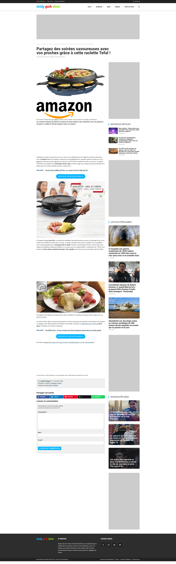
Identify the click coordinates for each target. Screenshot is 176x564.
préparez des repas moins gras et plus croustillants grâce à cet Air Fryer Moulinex (69, 342)
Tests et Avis (50, 1)
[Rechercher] (139, 7)
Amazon (41, 324)
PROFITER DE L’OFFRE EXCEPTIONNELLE (70, 176)
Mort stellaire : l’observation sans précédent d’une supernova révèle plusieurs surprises (129, 130)
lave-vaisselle (45, 245)
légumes (39, 161)
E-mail (40, 440)
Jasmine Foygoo (45, 381)
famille (74, 157)
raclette (59, 383)
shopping (53, 383)
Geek (108, 7)
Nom (40, 432)
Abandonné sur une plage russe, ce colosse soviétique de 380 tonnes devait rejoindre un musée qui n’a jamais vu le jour (123, 324)
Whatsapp (98, 396)
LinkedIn (55, 396)
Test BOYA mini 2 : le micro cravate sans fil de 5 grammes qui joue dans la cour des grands (73, 330)
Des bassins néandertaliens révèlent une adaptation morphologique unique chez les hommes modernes (128, 140)
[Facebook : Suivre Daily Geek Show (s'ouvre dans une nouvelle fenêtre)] (133, 1)
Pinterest (70, 396)
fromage (72, 159)
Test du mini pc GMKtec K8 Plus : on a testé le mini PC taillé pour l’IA (66, 170)
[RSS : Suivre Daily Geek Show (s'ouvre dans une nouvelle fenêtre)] (137, 1)
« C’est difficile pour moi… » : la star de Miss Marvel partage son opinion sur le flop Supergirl (123, 415)
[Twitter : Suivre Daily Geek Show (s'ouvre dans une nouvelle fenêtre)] (139, 1)
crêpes (56, 161)
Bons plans (48, 385)
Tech (89, 7)
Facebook (42, 396)
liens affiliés (55, 119)
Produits (55, 385)
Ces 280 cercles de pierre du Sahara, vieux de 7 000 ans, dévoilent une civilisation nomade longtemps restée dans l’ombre (129, 151)
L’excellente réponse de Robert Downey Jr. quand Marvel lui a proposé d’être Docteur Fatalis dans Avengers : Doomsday (122, 288)
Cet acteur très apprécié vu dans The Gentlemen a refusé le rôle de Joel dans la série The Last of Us (123, 462)
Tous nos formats (40, 1)
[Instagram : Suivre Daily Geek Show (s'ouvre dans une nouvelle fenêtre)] (135, 1)
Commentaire (42, 412)
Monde (117, 7)
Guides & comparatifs (60, 1)
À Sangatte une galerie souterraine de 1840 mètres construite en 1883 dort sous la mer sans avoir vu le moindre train (124, 252)
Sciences (99, 7)
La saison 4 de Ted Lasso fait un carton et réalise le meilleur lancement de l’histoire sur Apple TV (123, 439)
